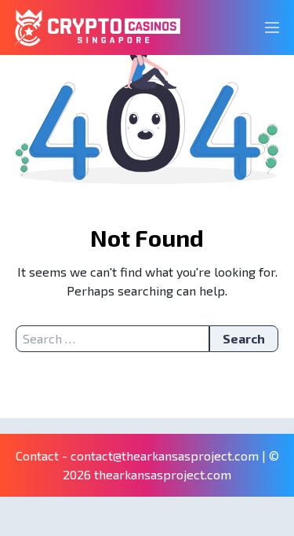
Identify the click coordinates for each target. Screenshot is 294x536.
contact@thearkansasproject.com (165, 455)
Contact (37, 455)
